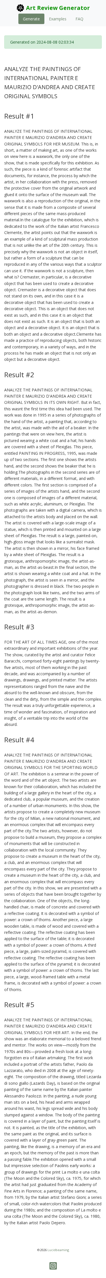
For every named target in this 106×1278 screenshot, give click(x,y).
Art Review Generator (57, 8)
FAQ (79, 19)
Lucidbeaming (58, 1250)
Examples (57, 19)
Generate (31, 19)
